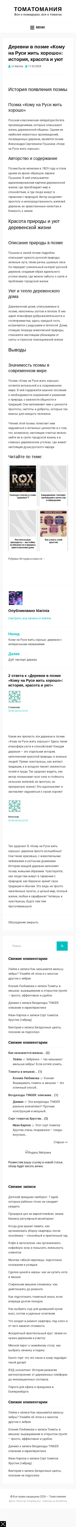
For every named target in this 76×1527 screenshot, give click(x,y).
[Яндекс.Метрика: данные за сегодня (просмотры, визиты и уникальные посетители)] (38, 1152)
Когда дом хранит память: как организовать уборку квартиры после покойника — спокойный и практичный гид (38, 1230)
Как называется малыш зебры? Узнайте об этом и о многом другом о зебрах (35, 973)
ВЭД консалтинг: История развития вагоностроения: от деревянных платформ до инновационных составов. (37, 1374)
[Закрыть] (3, 1524)
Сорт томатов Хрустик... (25, 1118)
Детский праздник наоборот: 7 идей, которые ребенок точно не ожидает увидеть (33, 1201)
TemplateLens (33, 1501)
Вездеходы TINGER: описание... (30, 1095)
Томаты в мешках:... (22, 1071)
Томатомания (38, 9)
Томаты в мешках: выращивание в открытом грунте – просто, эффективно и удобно (37, 990)
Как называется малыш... (26, 1053)
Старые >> (61, 1142)
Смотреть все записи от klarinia (29, 618)
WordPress (61, 1501)
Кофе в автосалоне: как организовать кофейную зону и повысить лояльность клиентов (35, 1247)
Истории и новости (31, 558)
